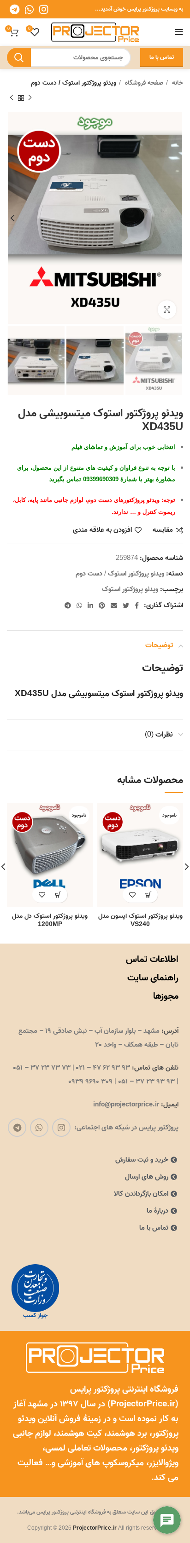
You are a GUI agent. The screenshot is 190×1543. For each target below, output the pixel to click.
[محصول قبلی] (30, 98)
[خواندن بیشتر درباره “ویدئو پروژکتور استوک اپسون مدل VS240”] (148, 895)
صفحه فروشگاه (143, 83)
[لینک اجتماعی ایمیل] (114, 605)
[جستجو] (19, 57)
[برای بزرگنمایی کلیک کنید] (167, 309)
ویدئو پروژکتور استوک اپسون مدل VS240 (140, 920)
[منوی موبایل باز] (179, 32)
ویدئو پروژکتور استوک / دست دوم (73, 83)
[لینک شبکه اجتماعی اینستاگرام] (43, 9)
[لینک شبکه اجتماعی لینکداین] (90, 605)
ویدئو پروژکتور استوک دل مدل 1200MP (50, 920)
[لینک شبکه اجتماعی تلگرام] (14, 9)
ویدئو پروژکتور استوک (130, 589)
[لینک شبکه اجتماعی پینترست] (102, 605)
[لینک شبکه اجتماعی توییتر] (126, 605)
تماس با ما (161, 57)
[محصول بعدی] (11, 98)
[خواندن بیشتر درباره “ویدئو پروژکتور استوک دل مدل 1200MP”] (58, 895)
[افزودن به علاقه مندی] (132, 895)
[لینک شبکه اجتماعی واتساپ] (29, 9)
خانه (176, 83)
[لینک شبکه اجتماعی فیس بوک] (137, 605)
